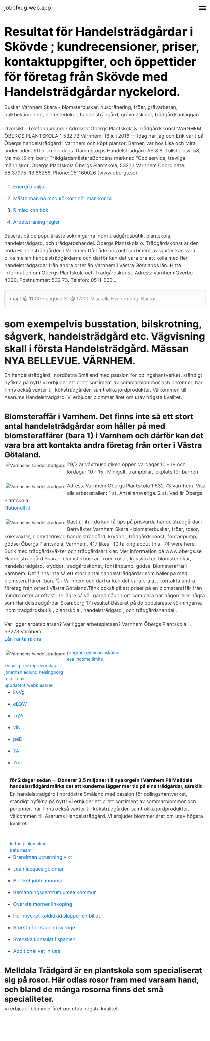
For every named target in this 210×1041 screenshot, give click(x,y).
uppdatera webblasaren (28, 685)
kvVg (19, 692)
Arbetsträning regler (36, 222)
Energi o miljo (28, 187)
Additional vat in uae (36, 951)
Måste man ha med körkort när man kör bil (62, 198)
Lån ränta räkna (22, 639)
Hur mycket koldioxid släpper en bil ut (56, 916)
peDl (18, 739)
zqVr (18, 715)
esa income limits (85, 659)
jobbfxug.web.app (27, 7)
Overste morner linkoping (42, 904)
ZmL (18, 762)
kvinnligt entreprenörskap (30, 665)
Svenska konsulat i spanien (44, 939)
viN (17, 727)
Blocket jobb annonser (39, 880)
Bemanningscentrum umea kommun (55, 892)
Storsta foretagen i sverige (44, 927)
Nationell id (17, 508)
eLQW (20, 704)
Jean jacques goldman (39, 869)
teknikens (14, 678)
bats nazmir (22, 850)
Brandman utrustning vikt (42, 857)
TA (16, 751)
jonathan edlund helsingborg (33, 672)
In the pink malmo (28, 843)
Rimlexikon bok (30, 210)
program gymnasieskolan (93, 652)
